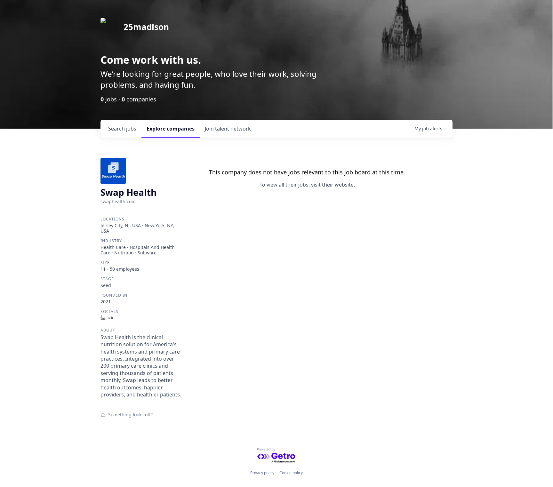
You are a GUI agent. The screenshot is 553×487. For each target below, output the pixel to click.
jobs (122, 128)
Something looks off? (130, 414)
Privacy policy (262, 472)
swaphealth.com (118, 201)
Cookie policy (291, 472)
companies (171, 128)
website (344, 184)
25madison (146, 27)
